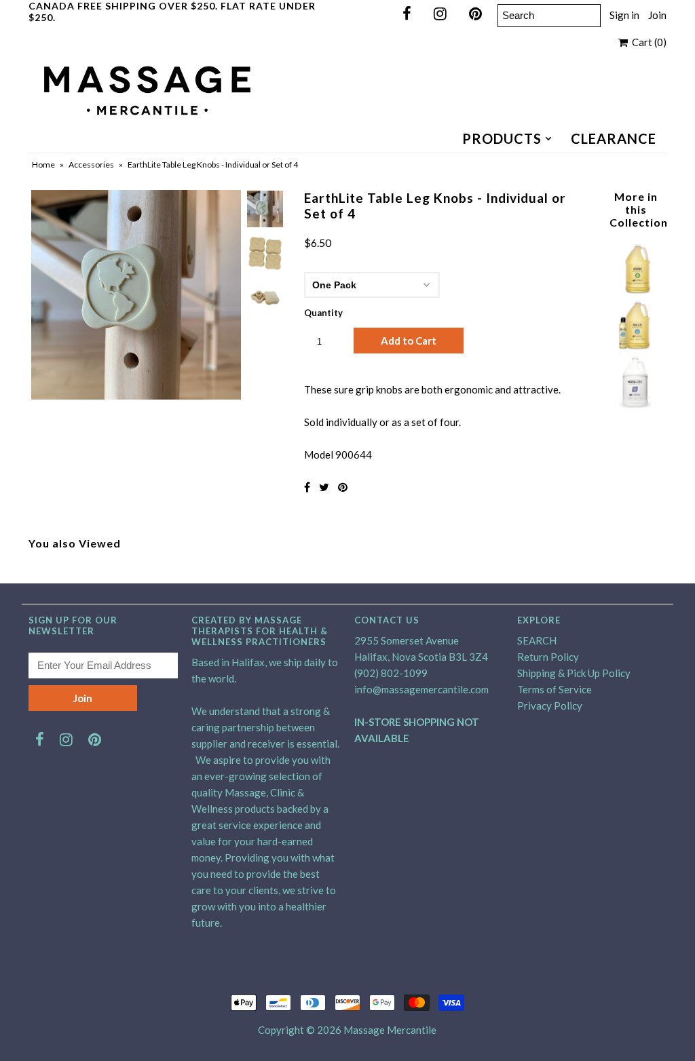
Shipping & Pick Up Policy (574, 673)
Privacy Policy (549, 705)
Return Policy (548, 657)
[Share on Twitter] (324, 486)
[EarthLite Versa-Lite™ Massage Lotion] (635, 404)
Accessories (91, 164)
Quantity (323, 312)
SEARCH (537, 640)
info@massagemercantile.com (421, 689)
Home (43, 164)
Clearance (613, 138)
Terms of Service (554, 689)
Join (657, 15)
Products (502, 138)
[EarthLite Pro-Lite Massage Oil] (635, 347)
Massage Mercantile (389, 1030)
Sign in (624, 15)
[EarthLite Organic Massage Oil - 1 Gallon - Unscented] (635, 290)
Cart (647, 42)
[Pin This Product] (343, 486)
